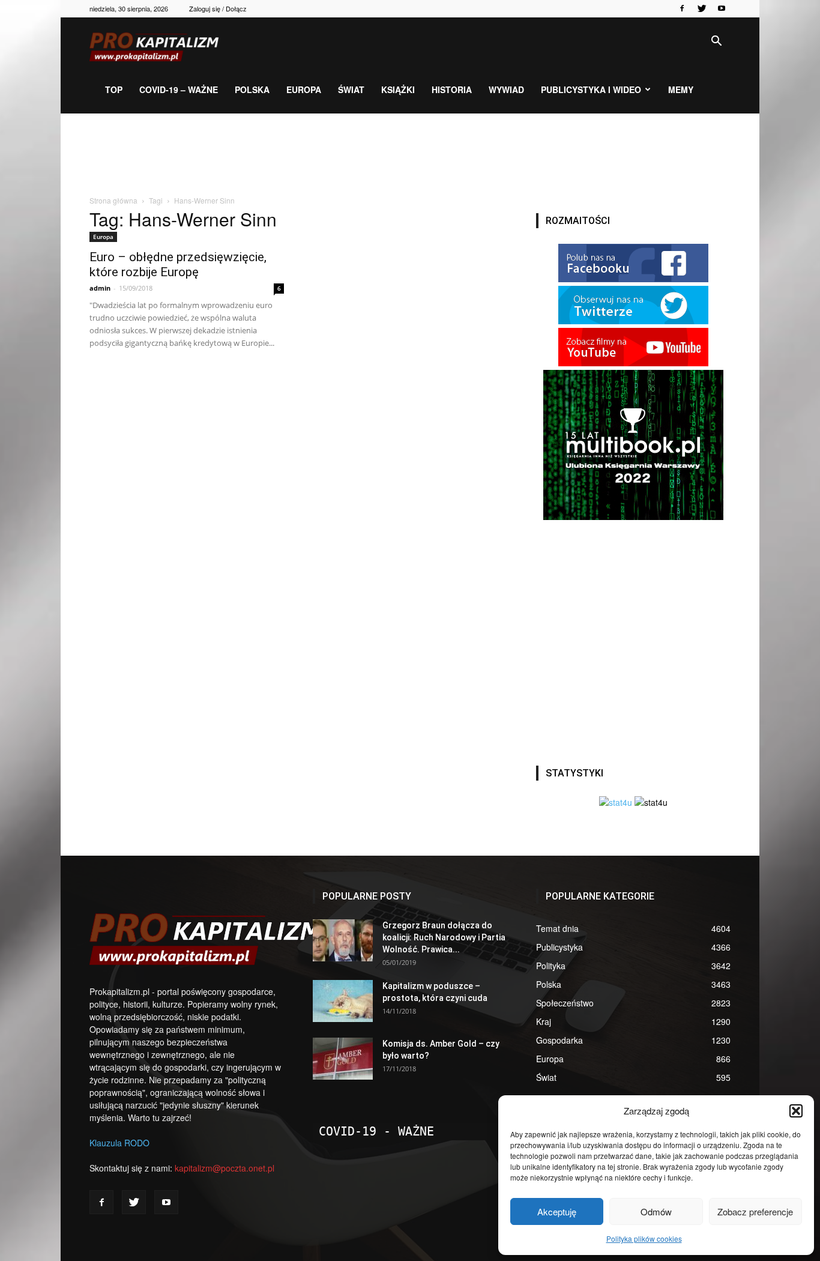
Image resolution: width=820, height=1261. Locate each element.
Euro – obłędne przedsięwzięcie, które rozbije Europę (178, 264)
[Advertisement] (410, 155)
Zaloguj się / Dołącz (218, 8)
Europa (303, 89)
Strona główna (113, 200)
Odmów (656, 1211)
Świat (351, 89)
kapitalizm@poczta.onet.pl (224, 1168)
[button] (796, 1111)
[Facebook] (682, 8)
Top (113, 89)
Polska (252, 89)
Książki (398, 89)
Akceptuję (556, 1211)
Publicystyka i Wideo (591, 89)
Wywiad (506, 89)
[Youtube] (722, 8)
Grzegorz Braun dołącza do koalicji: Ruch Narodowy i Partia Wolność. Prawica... (443, 937)
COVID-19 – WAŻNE (178, 89)
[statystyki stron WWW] (615, 802)
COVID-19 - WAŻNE (376, 1131)
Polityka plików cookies (644, 1238)
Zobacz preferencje (755, 1211)
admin (99, 287)
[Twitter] (702, 8)
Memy (680, 89)
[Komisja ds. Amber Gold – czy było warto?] (343, 1059)
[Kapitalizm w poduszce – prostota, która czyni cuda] (343, 1001)
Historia (452, 89)
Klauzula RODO (119, 1143)
